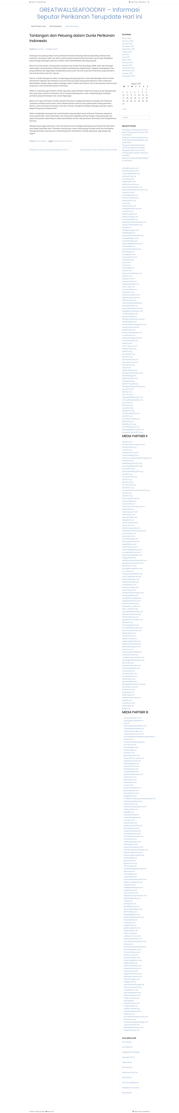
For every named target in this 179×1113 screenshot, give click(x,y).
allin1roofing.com (130, 912)
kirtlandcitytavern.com (132, 949)
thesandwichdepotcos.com (132, 308)
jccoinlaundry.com (129, 533)
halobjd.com (126, 227)
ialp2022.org (127, 479)
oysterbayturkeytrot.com (133, 847)
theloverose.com (130, 777)
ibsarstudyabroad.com (130, 498)
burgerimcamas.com (131, 1030)
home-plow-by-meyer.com (134, 758)
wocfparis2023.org (129, 447)
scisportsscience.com (132, 1025)
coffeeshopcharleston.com (132, 574)
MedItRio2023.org (129, 424)
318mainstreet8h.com (130, 582)
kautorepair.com (128, 536)
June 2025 (126, 57)
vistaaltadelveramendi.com (134, 728)
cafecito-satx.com (130, 823)
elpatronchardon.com (130, 603)
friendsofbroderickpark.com (133, 593)
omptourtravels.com (131, 998)
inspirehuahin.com (129, 300)
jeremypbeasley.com (130, 305)
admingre (54, 49)
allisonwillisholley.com (132, 898)
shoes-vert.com (128, 525)
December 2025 (128, 46)
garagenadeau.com (129, 316)
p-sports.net (128, 785)
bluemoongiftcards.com (133, 939)
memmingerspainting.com (132, 303)
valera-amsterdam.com (132, 965)
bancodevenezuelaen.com (132, 187)
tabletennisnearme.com (131, 697)
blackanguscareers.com (133, 976)
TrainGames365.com (130, 219)
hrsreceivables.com (129, 289)
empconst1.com (128, 292)
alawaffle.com (129, 812)
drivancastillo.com (130, 920)
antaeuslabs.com (128, 246)
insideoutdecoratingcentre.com (134, 324)
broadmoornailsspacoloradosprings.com (139, 798)
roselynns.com (127, 211)
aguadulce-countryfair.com (132, 619)
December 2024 (128, 68)
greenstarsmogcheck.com (132, 555)
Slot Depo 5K (127, 1047)
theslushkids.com (130, 858)
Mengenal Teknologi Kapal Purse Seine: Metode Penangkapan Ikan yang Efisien (135, 140)
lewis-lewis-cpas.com (130, 362)
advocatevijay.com (129, 375)
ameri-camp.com (128, 287)
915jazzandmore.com (130, 617)
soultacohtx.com (128, 703)
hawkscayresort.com (130, 512)
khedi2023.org (127, 460)
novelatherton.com (131, 990)
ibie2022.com (127, 392)
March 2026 (126, 38)
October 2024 (127, 73)
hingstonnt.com (128, 192)
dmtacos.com (129, 739)
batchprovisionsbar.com (131, 665)
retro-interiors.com (129, 346)
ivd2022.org (126, 493)
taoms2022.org (128, 487)
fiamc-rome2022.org (130, 609)
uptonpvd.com (129, 871)
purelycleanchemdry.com (131, 249)
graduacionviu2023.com (133, 825)
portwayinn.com (130, 903)
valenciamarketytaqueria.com (135, 806)
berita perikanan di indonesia (63, 141)
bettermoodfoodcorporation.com (135, 190)
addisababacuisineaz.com (133, 1027)
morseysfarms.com (129, 673)
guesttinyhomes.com (132, 755)
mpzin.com (126, 262)
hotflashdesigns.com (130, 314)
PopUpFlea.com (128, 268)
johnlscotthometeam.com (132, 332)
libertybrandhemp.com (132, 968)
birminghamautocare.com (132, 628)
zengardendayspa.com (132, 831)
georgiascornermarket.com (132, 563)
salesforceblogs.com (130, 216)
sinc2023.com (127, 450)
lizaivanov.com (129, 753)
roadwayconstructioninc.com (133, 657)
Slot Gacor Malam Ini (130, 1082)
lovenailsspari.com (129, 584)
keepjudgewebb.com (132, 914)
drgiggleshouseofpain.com (132, 311)
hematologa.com (130, 750)
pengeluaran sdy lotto (130, 1087)
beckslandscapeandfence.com (135, 726)
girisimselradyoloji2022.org (132, 471)
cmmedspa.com (129, 922)
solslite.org (128, 901)
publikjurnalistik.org (131, 1008)
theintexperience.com (130, 171)
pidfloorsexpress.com (130, 184)
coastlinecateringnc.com (133, 731)
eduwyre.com (127, 343)
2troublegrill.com (130, 874)
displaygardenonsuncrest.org (133, 684)
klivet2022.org (127, 482)
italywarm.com (129, 1014)
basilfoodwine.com (131, 930)
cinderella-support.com (131, 295)
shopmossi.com (130, 885)
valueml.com (127, 270)
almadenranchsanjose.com (132, 373)
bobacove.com (127, 649)
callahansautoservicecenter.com (134, 560)
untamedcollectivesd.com (133, 887)
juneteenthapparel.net (132, 1011)
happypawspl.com (129, 557)
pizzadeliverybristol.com (131, 552)
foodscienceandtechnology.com (136, 1022)
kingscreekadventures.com (132, 243)
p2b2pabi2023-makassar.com (133, 444)
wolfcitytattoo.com (131, 844)
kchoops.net (128, 944)
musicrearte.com (128, 671)
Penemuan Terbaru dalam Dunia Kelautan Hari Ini (48, 150)
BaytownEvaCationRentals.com (134, 222)
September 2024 (128, 76)
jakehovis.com (127, 622)
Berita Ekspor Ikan (38, 26)
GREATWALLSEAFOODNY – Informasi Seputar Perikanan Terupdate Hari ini (89, 13)
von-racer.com (127, 571)
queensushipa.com (129, 281)
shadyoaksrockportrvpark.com (134, 531)
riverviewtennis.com (130, 676)
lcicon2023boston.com (130, 427)
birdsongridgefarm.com (133, 960)
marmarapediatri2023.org (132, 466)
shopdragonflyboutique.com (133, 660)
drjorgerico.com (128, 278)
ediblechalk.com (128, 695)
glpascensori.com (130, 863)
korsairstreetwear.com (132, 788)
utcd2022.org (127, 474)
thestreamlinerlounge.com (134, 984)
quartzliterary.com (129, 590)
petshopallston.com (131, 790)
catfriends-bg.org (129, 176)
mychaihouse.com (129, 636)
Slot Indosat (127, 1077)
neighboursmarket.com (133, 974)
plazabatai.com (128, 509)
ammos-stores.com (131, 955)
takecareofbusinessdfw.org (132, 235)
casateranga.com (130, 877)
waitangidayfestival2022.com (133, 429)
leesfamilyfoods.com (130, 359)
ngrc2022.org (127, 357)
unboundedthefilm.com (131, 173)
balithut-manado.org (130, 384)
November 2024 (128, 70)
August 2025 (127, 52)
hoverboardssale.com (130, 198)
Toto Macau (126, 1042)
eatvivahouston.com (131, 766)
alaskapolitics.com (129, 200)
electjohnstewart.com (132, 995)
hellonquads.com (128, 514)
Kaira (43, 1111)
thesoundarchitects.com (133, 909)
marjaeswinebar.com (130, 539)
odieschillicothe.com (130, 547)
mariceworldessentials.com (132, 611)
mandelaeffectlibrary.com (132, 208)
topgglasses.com (130, 796)
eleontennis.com (128, 365)
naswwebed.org (128, 381)
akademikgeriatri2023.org (132, 463)
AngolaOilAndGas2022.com (132, 397)
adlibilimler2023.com (130, 378)
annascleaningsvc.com (132, 842)
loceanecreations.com (132, 957)
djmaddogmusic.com (131, 906)
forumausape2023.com (131, 413)
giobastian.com (129, 860)
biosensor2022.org (129, 477)
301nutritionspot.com (132, 952)
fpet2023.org (127, 351)
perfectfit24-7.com (129, 566)
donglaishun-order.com (131, 606)
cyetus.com (126, 367)
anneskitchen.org (130, 804)
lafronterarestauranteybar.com (136, 850)
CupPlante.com (128, 260)
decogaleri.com (128, 520)
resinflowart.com (130, 782)
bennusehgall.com (129, 501)
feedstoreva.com (128, 689)
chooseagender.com (130, 195)
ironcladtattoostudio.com (133, 836)
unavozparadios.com (130, 522)
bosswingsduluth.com (130, 625)
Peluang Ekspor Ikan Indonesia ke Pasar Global (98, 150)
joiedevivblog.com (130, 963)
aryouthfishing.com (131, 815)
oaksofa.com (127, 700)
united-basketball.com (132, 817)
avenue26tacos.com (131, 793)
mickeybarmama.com (130, 655)
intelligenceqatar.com (130, 230)
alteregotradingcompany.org (133, 386)
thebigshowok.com (131, 769)
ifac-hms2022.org (129, 485)
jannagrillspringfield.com (131, 598)
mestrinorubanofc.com (132, 987)
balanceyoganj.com (129, 214)
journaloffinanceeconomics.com (136, 1016)
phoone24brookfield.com (132, 652)
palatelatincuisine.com (132, 761)
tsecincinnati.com (128, 504)
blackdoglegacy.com (131, 763)
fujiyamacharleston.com (131, 601)
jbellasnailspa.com (129, 633)
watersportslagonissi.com (132, 338)
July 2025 (125, 54)
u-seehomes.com (128, 335)
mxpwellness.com (130, 890)
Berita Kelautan (56, 26)
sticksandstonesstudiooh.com (135, 879)
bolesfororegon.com (132, 979)
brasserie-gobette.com (131, 668)
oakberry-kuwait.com (130, 587)
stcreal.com (126, 265)
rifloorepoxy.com (130, 866)
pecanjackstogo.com (131, 828)
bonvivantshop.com (129, 257)
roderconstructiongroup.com (133, 506)
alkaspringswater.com (130, 579)
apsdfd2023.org (128, 411)
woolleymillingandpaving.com (135, 868)
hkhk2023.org (127, 405)
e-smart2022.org (128, 354)
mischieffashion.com (130, 340)
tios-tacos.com (129, 820)
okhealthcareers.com (130, 168)
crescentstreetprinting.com (134, 742)
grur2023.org (127, 402)
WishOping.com (128, 252)
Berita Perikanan (72, 26)
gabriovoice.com (130, 780)
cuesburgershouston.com (134, 734)
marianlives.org (128, 179)
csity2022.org (127, 496)
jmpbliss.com (127, 276)
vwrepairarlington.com (132, 718)
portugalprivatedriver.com (132, 568)
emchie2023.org (128, 469)
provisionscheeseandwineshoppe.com (137, 458)
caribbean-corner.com (132, 936)
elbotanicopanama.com (131, 528)
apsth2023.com (128, 421)
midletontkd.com (130, 925)
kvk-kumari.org (130, 1019)
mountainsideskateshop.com (135, 947)
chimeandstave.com (131, 771)
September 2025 (128, 49)
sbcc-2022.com (127, 394)
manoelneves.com (129, 206)
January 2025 (127, 65)
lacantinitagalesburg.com (132, 549)
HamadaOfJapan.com (130, 238)
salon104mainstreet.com (131, 576)
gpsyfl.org (126, 708)
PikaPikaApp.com (128, 233)
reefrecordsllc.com (131, 809)
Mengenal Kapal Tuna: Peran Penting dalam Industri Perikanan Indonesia (135, 152)
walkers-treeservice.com (133, 882)
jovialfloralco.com (128, 330)
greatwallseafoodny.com (133, 774)
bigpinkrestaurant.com (131, 297)
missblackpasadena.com (133, 801)
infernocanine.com (131, 893)
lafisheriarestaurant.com (131, 614)
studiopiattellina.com (130, 595)
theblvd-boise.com (129, 349)
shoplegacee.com (128, 254)
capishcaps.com (128, 706)
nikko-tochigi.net (130, 933)
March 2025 (126, 60)
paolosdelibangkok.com (131, 646)
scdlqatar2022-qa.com (130, 452)
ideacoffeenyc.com (129, 544)
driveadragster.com (131, 747)
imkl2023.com (127, 416)
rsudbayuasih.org (130, 1006)
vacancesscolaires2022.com (132, 432)
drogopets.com (128, 692)
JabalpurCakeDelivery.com (132, 225)
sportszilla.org (127, 663)
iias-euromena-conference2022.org (136, 490)
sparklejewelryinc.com (132, 833)
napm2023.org (127, 408)
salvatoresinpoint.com (130, 327)
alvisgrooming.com (129, 638)
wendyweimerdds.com (130, 284)
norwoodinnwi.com (131, 971)
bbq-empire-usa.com (130, 687)
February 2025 (127, 62)
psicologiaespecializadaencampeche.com (139, 736)
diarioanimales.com (129, 517)
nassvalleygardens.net (132, 992)
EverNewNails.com (129, 322)
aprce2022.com (128, 389)
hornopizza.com (130, 744)
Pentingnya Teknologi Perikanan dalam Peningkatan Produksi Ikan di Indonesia (135, 132)
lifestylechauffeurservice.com (133, 319)
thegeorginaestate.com (131, 641)
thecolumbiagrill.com (130, 455)
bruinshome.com (130, 839)
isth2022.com (127, 442)
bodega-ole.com (130, 982)
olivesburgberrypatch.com (134, 855)
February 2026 (127, 41)
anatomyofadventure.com (134, 917)
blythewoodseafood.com (131, 644)
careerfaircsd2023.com (131, 419)
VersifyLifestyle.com (130, 241)
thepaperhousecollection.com (135, 895)
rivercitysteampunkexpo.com (135, 941)
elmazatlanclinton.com (130, 541)
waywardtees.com (129, 181)
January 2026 (127, 43)
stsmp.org (126, 203)
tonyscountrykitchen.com (132, 630)
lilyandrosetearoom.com (133, 852)
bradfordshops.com (129, 370)
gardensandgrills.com (132, 928)
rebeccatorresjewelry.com (132, 273)
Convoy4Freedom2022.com (132, 400)
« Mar (124, 109)
